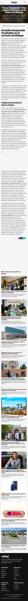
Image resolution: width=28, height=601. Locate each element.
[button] (25, 2)
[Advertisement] (14, 255)
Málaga (23, 25)
